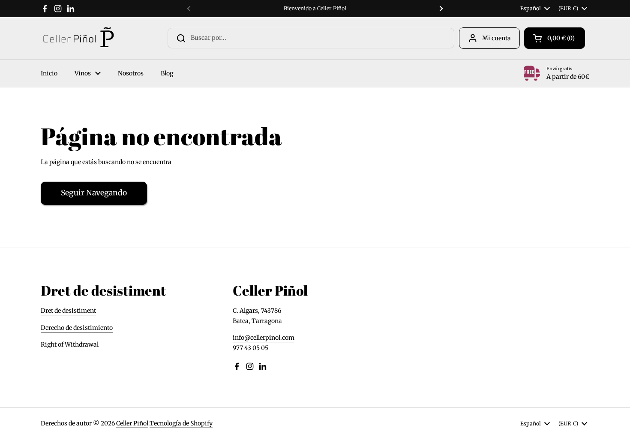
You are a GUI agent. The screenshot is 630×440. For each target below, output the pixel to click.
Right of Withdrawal (70, 344)
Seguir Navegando (94, 193)
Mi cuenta (496, 38)
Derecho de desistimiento (77, 328)
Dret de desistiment (68, 310)
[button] (554, 38)
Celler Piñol (132, 423)
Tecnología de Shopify (181, 423)
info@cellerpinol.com (263, 337)
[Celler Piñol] (78, 38)
